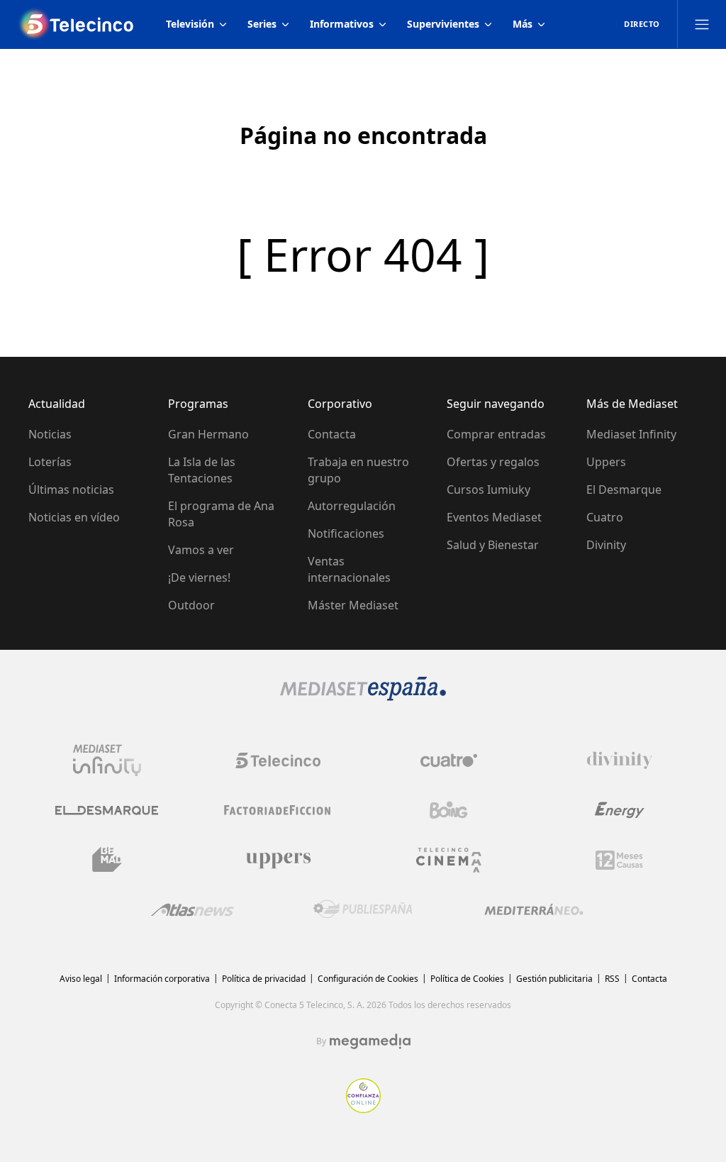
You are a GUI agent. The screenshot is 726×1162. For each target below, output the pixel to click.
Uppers (606, 462)
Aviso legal (81, 979)
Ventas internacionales (349, 569)
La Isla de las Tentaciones (201, 470)
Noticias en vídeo (74, 517)
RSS (612, 979)
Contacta (332, 434)
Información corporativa (162, 979)
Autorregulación (352, 506)
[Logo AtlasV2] (192, 910)
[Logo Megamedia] (370, 1041)
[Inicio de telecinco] (77, 24)
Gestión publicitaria (554, 979)
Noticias (50, 434)
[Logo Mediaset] (363, 696)
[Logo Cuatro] (448, 760)
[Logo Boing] (449, 810)
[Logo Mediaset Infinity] (107, 760)
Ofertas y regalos (493, 462)
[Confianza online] (363, 1109)
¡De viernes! (199, 577)
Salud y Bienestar (493, 545)
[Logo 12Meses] (619, 860)
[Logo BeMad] (107, 860)
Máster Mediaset (353, 605)
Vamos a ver (201, 550)
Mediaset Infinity (631, 434)
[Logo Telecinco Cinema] (448, 860)
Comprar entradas (496, 434)
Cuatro (604, 517)
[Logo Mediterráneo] (533, 909)
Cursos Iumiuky (488, 489)
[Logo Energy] (619, 810)
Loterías (50, 462)
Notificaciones (346, 533)
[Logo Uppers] (278, 860)
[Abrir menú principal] (702, 24)
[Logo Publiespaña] (363, 909)
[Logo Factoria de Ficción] (278, 810)
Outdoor (191, 605)
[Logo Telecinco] (277, 760)
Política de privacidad (264, 979)
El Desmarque (623, 489)
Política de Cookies (467, 979)
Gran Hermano (208, 434)
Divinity (606, 545)
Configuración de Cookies (368, 979)
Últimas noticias (71, 489)
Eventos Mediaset (494, 517)
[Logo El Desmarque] (106, 810)
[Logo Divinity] (619, 760)
